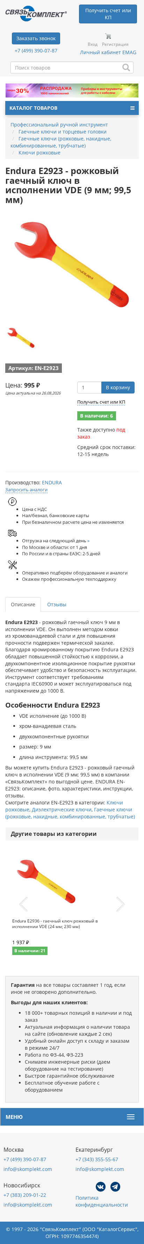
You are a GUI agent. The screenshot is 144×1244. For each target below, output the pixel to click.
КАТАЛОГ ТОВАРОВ (33, 107)
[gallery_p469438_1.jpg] (21, 338)
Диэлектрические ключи (62, 809)
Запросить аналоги (26, 489)
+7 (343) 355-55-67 (96, 1159)
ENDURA (52, 482)
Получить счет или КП (101, 402)
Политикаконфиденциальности (101, 1201)
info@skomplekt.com (27, 1169)
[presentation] (23, 904)
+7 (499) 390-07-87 (36, 50)
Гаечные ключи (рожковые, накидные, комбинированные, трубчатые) (70, 813)
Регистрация (115, 44)
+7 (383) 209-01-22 (24, 1195)
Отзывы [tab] (56, 604)
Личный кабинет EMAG (108, 52)
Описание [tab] (23, 604)
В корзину (118, 387)
